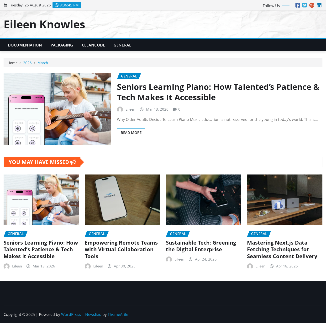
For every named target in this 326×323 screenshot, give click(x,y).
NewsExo (93, 314)
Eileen (130, 109)
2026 (27, 62)
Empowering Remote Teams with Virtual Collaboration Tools (121, 249)
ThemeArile (118, 314)
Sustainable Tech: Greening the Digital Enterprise (201, 246)
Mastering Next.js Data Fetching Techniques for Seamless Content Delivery (282, 249)
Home (12, 62)
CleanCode (93, 45)
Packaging (62, 45)
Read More (131, 132)
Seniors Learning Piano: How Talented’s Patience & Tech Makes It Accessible (218, 92)
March (42, 62)
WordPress (71, 314)
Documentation (25, 45)
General (122, 45)
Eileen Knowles (44, 24)
